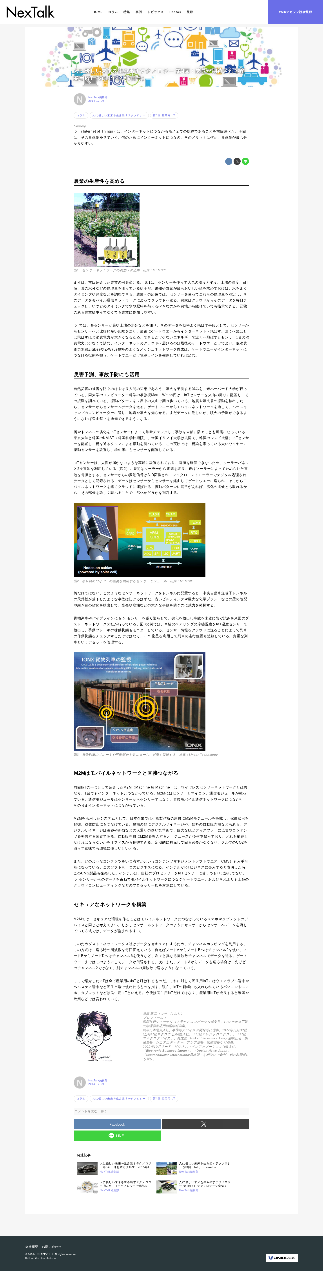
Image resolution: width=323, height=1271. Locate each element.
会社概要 (31, 1247)
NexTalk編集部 (98, 97)
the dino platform (45, 1258)
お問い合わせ (52, 1247)
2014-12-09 (96, 100)
